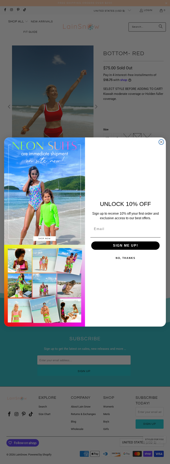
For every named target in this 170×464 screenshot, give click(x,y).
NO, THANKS (125, 258)
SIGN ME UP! (125, 245)
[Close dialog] (161, 142)
